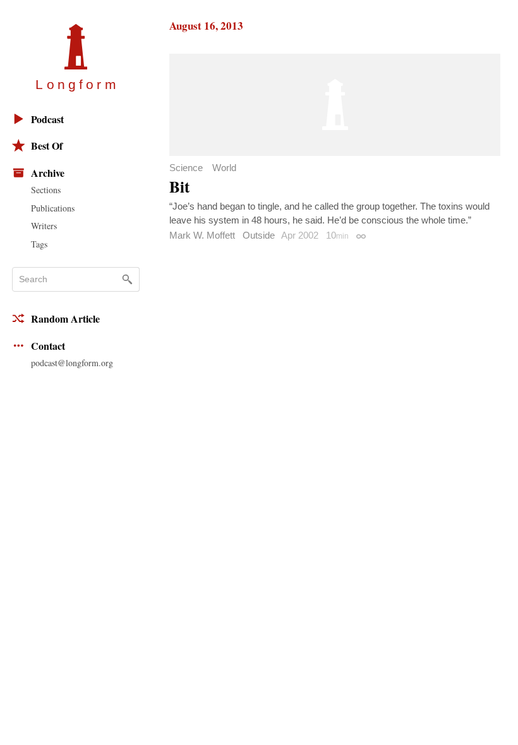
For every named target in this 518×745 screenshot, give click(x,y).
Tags (39, 244)
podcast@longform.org (72, 363)
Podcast (47, 119)
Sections (46, 190)
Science (186, 167)
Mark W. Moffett (202, 235)
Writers (44, 226)
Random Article (65, 318)
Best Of (47, 145)
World (224, 167)
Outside (259, 235)
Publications (53, 208)
